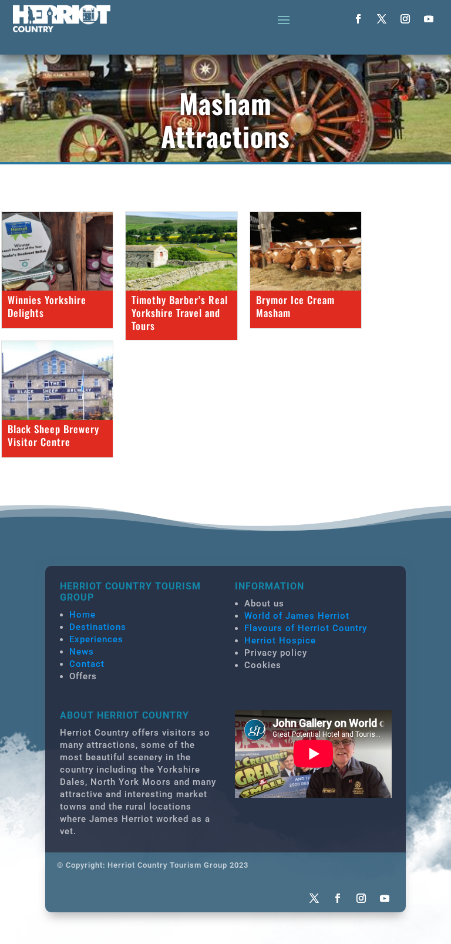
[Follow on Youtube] (428, 18)
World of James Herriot (296, 616)
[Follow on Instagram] (405, 18)
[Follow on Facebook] (358, 18)
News (81, 651)
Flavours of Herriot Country (305, 628)
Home (82, 614)
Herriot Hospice (280, 640)
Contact (87, 664)
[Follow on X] (381, 18)
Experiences (96, 639)
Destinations (97, 627)
